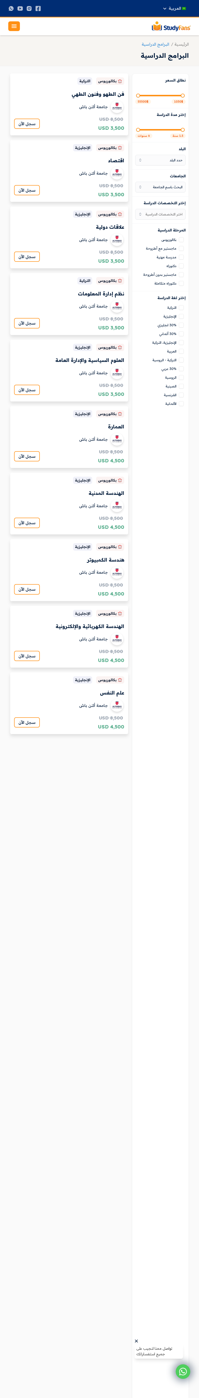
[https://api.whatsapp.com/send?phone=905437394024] (11, 8)
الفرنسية (170, 395)
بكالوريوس (168, 239)
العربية (171, 351)
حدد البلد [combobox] (176, 160)
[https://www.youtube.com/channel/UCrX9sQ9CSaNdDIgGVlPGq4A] (20, 8)
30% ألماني (167, 334)
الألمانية (170, 403)
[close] (136, 1341)
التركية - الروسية (164, 360)
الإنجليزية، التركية (164, 342)
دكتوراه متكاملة (165, 283)
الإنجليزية (169, 316)
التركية (171, 307)
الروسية (170, 377)
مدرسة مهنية (166, 257)
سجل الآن (26, 123)
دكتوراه (171, 266)
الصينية (171, 386)
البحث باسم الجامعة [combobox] (167, 187)
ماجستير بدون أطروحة (159, 274)
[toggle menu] (14, 26)
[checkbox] (181, 239)
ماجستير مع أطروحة (161, 248)
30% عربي (168, 369)
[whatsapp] (183, 1371)
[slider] (183, 96)
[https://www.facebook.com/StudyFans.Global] (38, 8)
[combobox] (160, 214)
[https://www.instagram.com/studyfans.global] (29, 8)
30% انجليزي (167, 325)
